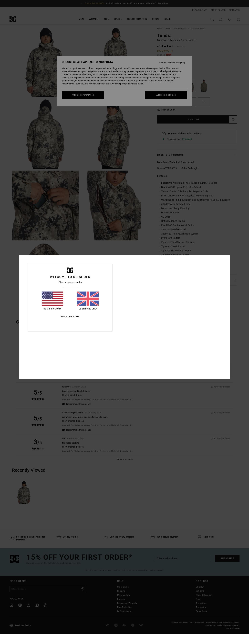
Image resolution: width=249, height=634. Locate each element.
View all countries (70, 317)
